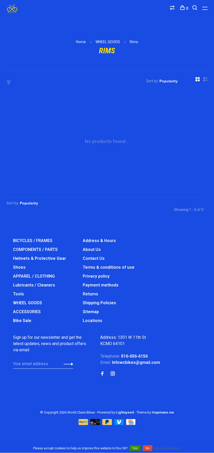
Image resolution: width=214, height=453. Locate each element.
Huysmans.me (163, 412)
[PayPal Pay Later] (107, 423)
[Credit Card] (130, 423)
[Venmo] (119, 423)
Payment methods (100, 285)
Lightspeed (125, 412)
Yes (135, 448)
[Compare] (173, 8)
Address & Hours (99, 240)
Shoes (19, 267)
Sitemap (91, 311)
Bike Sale (22, 320)
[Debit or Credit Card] (95, 423)
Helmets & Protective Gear (39, 258)
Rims (134, 42)
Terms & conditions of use (108, 267)
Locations (92, 320)
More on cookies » (167, 448)
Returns (90, 293)
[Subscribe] (67, 364)
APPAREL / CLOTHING (34, 276)
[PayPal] (84, 423)
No (148, 448)
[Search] (195, 8)
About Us (92, 249)
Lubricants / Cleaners (34, 285)
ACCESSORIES (27, 311)
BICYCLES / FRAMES (32, 240)
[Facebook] (102, 373)
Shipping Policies (99, 302)
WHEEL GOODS (108, 42)
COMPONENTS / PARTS (35, 249)
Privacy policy (96, 276)
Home (81, 42)
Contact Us (94, 258)
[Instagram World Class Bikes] (113, 373)
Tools (18, 293)
